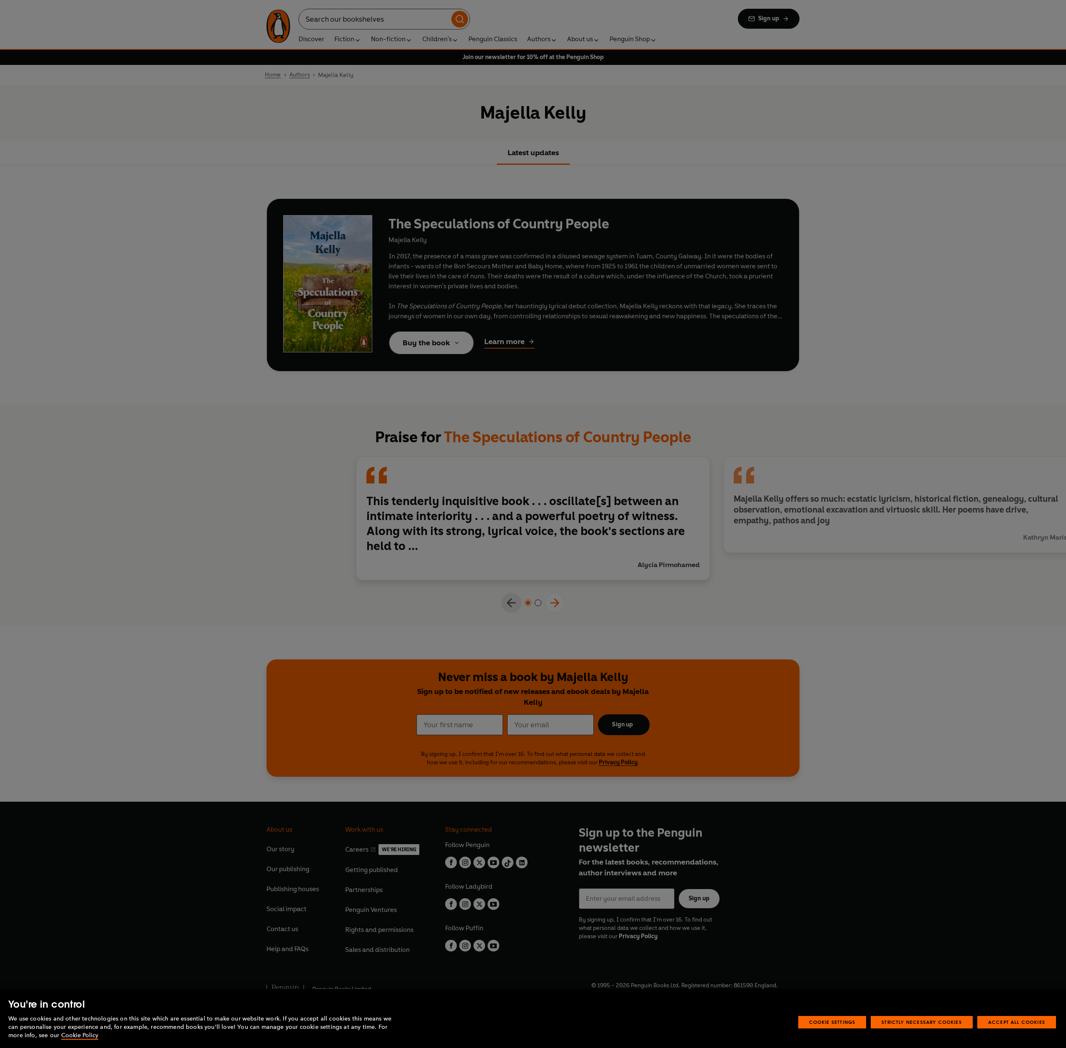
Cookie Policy (79, 1035)
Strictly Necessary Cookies (922, 1022)
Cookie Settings (832, 1022)
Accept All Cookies (1016, 1022)
